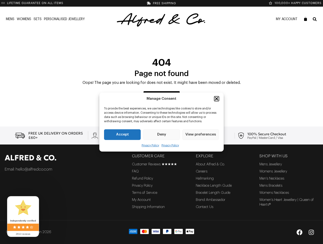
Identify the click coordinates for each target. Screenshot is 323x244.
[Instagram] (311, 232)
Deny (161, 134)
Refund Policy (142, 178)
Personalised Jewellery (64, 19)
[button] (216, 98)
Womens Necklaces (274, 192)
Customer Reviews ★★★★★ (154, 164)
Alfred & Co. (31, 158)
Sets (38, 19)
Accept (122, 134)
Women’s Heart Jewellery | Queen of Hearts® (286, 202)
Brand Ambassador (210, 200)
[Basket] (305, 19)
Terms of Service (144, 192)
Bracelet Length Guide (213, 192)
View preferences (200, 134)
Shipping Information (148, 207)
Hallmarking (205, 178)
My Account (286, 19)
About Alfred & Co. (210, 164)
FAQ (135, 171)
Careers (201, 171)
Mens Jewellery (270, 164)
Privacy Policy (150, 145)
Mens (10, 19)
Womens (24, 19)
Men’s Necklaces (271, 178)
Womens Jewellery (273, 171)
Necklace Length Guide (214, 185)
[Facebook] (299, 232)
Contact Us (204, 207)
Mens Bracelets (270, 185)
